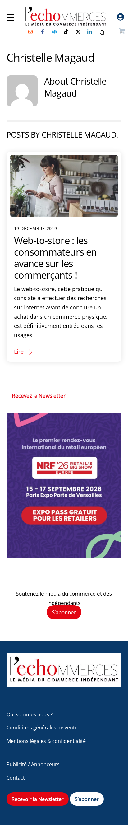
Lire (19, 351)
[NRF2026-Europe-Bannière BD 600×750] (64, 555)
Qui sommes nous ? (30, 714)
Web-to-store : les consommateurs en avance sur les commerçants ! (55, 257)
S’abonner (64, 612)
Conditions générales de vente (42, 727)
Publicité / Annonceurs (33, 764)
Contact (16, 777)
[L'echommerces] (64, 684)
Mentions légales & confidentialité (46, 741)
